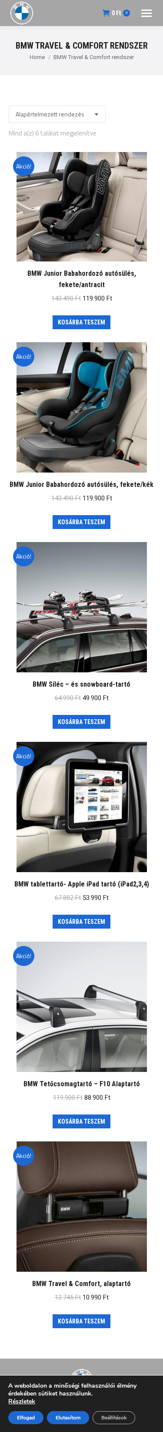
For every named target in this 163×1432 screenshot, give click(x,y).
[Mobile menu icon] (146, 13)
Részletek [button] (21, 1401)
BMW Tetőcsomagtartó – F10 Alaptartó (81, 1084)
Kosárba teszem (81, 322)
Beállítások (113, 1417)
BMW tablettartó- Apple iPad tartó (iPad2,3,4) (81, 884)
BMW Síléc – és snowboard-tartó (81, 684)
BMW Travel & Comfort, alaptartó (81, 1284)
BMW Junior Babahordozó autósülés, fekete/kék (81, 484)
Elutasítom (68, 1417)
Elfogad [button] (26, 1417)
